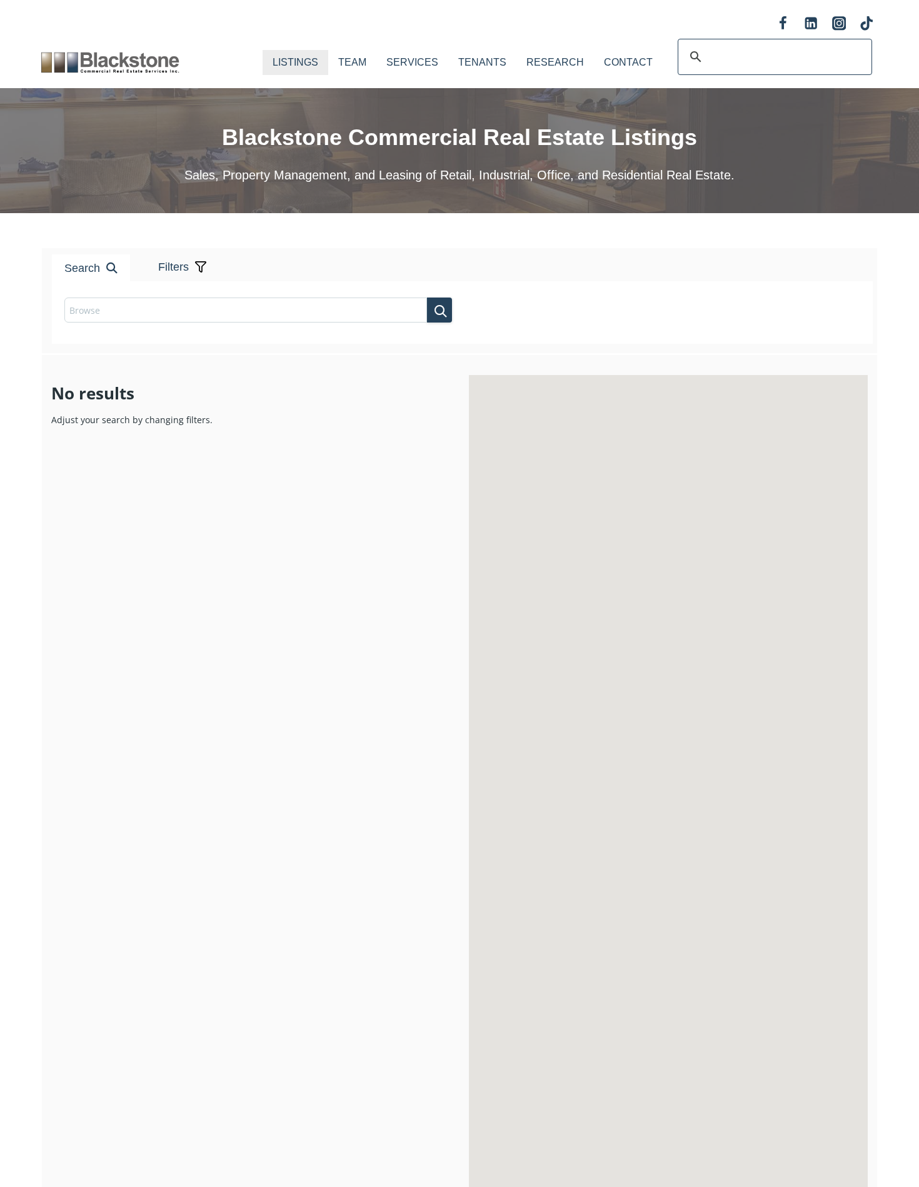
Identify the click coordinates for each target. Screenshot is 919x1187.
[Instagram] (839, 23)
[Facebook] (783, 23)
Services (412, 62)
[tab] (434, 224)
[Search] (439, 310)
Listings (295, 62)
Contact (628, 62)
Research (555, 62)
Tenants (482, 62)
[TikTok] (867, 23)
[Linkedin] (811, 23)
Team (352, 62)
